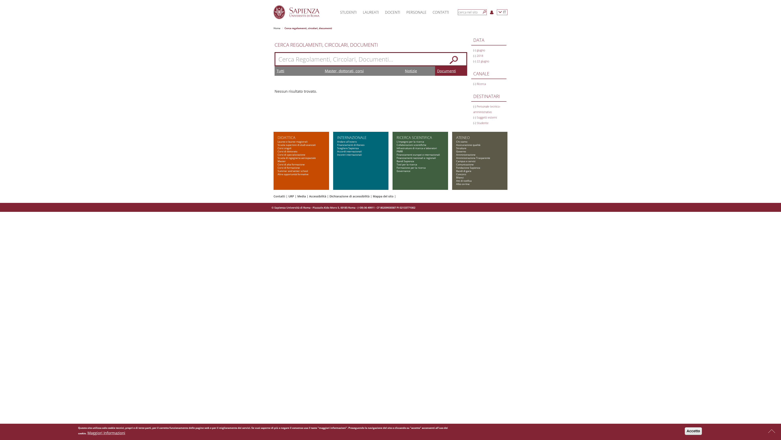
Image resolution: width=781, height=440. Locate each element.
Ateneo (463, 137)
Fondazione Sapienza (468, 167)
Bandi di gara (463, 171)
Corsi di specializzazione (291, 154)
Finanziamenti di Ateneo (350, 145)
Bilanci (460, 177)
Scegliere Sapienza (348, 148)
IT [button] (504, 12)
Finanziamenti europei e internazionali (418, 154)
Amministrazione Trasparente (473, 158)
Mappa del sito (383, 196)
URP (291, 196)
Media (301, 196)
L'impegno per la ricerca (410, 141)
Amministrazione (466, 154)
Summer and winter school (293, 171)
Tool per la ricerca (407, 164)
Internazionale (352, 137)
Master (282, 161)
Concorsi (461, 174)
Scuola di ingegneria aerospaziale (297, 158)
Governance (403, 171)
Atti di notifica (464, 181)
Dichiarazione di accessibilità (349, 196)
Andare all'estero (347, 141)
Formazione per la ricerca (411, 167)
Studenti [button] (348, 12)
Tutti (280, 70)
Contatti (279, 196)
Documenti (446, 70)
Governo (461, 151)
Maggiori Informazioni (106, 432)
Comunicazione (465, 164)
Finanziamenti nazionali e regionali (416, 158)
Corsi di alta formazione (291, 164)
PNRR (400, 151)
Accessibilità (317, 196)
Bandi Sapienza (405, 161)
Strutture (461, 148)
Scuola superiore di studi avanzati (297, 145)
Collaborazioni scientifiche (411, 145)
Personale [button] (416, 12)
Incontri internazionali (349, 154)
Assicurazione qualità (468, 145)
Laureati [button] (371, 12)
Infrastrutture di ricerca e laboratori (417, 148)
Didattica (286, 137)
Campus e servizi (466, 161)
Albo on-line (463, 184)
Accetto (693, 431)
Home (277, 28)
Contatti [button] (441, 12)
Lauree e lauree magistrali (293, 141)
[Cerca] (484, 12)
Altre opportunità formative (293, 174)
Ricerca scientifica (414, 137)
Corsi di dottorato (287, 151)
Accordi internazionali (349, 151)
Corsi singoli (284, 148)
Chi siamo (461, 141)
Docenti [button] (392, 12)
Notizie (411, 70)
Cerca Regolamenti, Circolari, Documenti (326, 44)
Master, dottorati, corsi (344, 70)
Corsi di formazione (289, 167)
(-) (475, 50)
